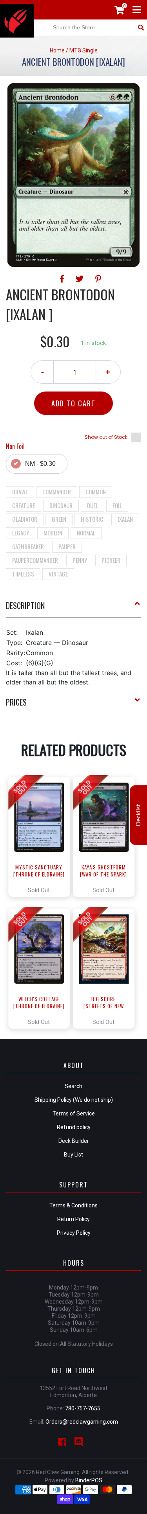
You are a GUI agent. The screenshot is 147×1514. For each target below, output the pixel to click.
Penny (80, 560)
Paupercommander (35, 560)
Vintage (58, 573)
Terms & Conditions (73, 1205)
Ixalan (125, 519)
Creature (23, 505)
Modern (53, 532)
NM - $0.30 (40, 463)
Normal (86, 532)
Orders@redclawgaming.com (81, 1422)
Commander (56, 491)
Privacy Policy (74, 1233)
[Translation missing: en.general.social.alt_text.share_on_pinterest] (98, 279)
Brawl (20, 491)
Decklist (138, 815)
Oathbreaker (28, 546)
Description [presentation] (25, 605)
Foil (117, 505)
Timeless (23, 573)
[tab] (73, 609)
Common (95, 491)
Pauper (67, 546)
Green (59, 519)
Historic (92, 519)
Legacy (20, 532)
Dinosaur (61, 505)
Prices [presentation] (16, 702)
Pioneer (111, 560)
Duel (92, 505)
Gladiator (24, 519)
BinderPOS (88, 1480)
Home (57, 50)
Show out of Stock (106, 437)
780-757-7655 (82, 1408)
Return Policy (73, 1219)
